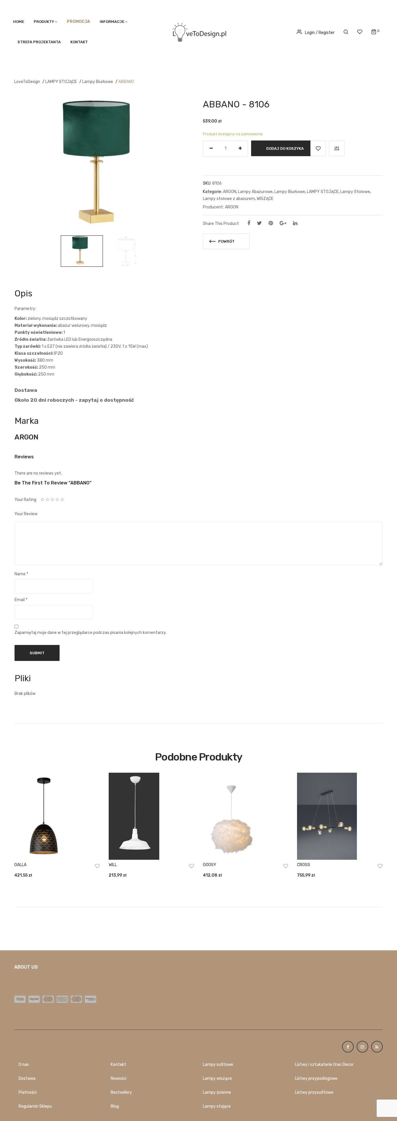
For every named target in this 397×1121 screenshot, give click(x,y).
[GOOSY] (245, 816)
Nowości (118, 1078)
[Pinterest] (271, 223)
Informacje (112, 21)
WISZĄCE (265, 198)
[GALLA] (57, 816)
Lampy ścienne (217, 1092)
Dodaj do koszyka (285, 148)
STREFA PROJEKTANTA (39, 42)
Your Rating (25, 499)
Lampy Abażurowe (255, 191)
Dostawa (27, 1078)
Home (18, 21)
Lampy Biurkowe (97, 81)
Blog (115, 1106)
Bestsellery (121, 1092)
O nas (24, 1064)
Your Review (26, 513)
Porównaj (337, 148)
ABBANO (126, 81)
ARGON (229, 191)
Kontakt (79, 42)
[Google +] (283, 223)
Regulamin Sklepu (35, 1106)
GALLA (20, 864)
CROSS (303, 864)
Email (21, 599)
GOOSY (209, 864)
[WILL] (151, 816)
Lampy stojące (217, 1106)
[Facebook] (248, 223)
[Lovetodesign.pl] (198, 31)
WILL (113, 864)
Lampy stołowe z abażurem (229, 198)
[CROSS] (339, 816)
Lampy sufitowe (218, 1064)
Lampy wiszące (217, 1078)
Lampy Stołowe (355, 191)
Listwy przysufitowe (314, 1092)
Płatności (28, 1092)
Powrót (226, 241)
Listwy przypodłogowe (316, 1078)
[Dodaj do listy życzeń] (318, 148)
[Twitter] (259, 223)
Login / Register (320, 32)
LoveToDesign (27, 81)
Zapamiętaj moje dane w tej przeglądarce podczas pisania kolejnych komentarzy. (91, 632)
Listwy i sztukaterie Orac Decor (324, 1064)
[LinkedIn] (295, 223)
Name (21, 574)
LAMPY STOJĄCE (61, 81)
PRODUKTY (44, 21)
